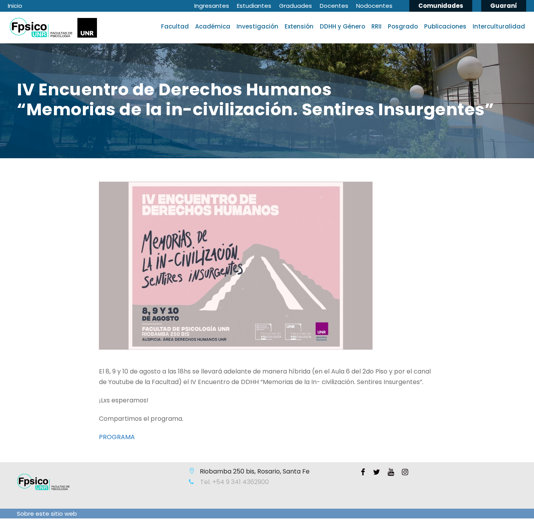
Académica (212, 26)
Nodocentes (374, 6)
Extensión (299, 26)
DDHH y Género (342, 26)
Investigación (257, 26)
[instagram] (405, 472)
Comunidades (440, 6)
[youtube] (391, 472)
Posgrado (403, 26)
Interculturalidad (499, 26)
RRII (376, 26)
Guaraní (503, 6)
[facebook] (363, 472)
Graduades (295, 6)
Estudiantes (254, 6)
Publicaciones (445, 26)
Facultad (175, 26)
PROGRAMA (117, 436)
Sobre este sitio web (47, 513)
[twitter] (376, 472)
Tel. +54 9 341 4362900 (234, 481)
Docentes (334, 6)
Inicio (15, 6)
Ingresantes (211, 6)
